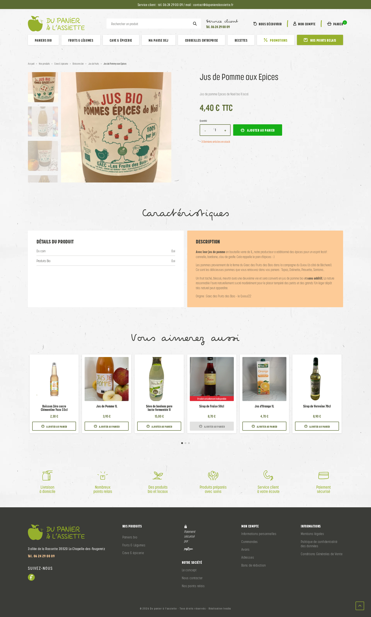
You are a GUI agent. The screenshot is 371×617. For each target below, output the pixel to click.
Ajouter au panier (56, 426)
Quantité (203, 121)
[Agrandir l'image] (116, 127)
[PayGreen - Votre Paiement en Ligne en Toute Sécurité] (188, 549)
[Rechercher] (195, 24)
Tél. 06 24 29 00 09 (218, 27)
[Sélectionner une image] (43, 87)
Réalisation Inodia (220, 608)
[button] (335, 24)
